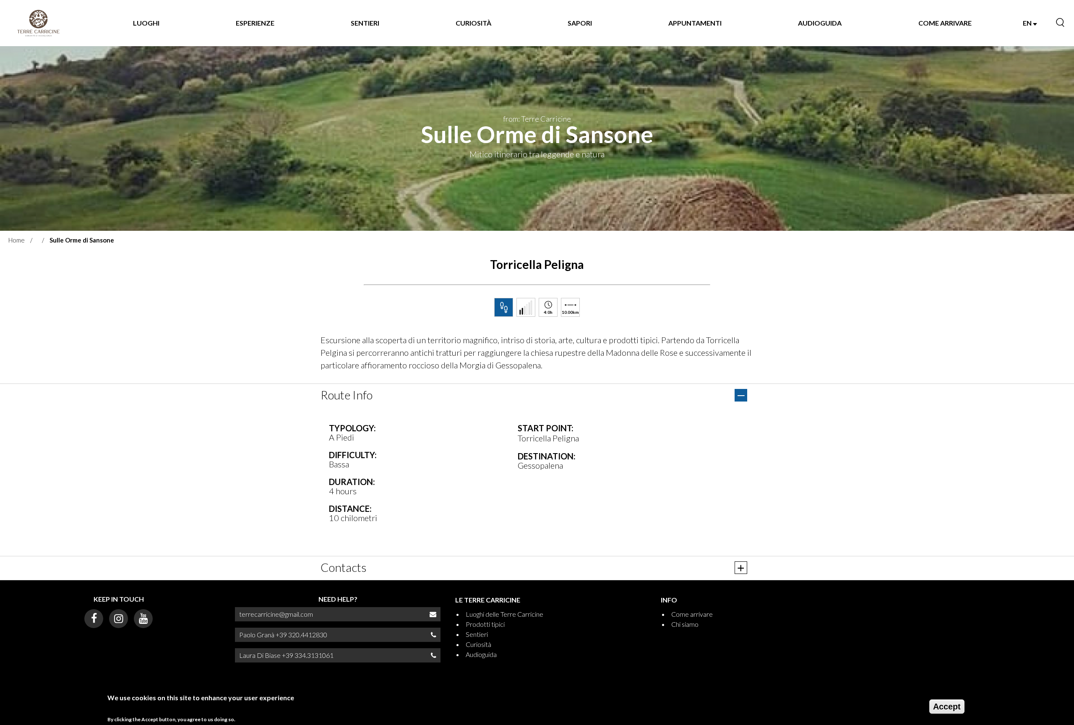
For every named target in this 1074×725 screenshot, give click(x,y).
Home (16, 240)
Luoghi (146, 23)
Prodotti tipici (485, 624)
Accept (947, 706)
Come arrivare (945, 23)
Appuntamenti (695, 23)
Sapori (580, 23)
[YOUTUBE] (143, 618)
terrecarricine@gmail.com (276, 614)
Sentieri (365, 23)
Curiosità (473, 23)
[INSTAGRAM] (118, 618)
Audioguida (820, 23)
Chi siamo (685, 624)
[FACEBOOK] (93, 618)
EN (1028, 23)
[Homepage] (38, 23)
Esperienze (255, 23)
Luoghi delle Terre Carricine (504, 614)
